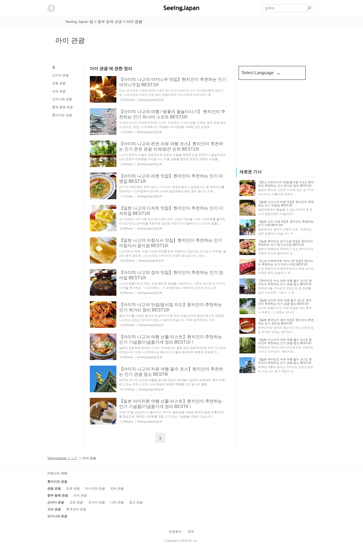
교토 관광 (76, 502)
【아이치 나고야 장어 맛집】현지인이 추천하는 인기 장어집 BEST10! (171, 275)
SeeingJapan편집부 (151, 99)
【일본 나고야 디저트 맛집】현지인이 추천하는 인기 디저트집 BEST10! (171, 211)
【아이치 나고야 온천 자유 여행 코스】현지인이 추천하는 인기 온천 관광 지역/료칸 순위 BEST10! (171, 146)
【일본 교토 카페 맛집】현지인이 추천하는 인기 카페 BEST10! (286, 223)
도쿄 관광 (73, 488)
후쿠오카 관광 (76, 509)
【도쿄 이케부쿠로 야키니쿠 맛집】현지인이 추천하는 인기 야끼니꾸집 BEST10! (285, 262)
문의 (191, 531)
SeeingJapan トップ (62, 458)
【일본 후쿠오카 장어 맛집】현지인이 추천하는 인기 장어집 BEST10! (286, 321)
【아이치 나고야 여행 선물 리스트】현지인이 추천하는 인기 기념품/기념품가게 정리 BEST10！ (170, 340)
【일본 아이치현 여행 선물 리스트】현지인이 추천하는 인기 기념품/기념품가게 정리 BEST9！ (170, 404)
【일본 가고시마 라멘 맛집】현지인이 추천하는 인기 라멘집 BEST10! (286, 203)
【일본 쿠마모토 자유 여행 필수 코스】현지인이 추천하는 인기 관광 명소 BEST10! (285, 361)
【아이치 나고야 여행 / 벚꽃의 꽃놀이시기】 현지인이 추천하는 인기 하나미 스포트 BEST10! (172, 114)
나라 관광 (117, 502)
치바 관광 (117, 488)
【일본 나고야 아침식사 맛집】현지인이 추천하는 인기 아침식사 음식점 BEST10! (170, 243)
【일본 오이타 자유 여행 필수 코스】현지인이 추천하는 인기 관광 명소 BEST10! (285, 302)
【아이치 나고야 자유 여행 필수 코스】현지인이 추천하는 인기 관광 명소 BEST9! (171, 372)
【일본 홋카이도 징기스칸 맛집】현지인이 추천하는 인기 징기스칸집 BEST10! (285, 243)
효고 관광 (136, 502)
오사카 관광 (96, 502)
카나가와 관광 (95, 488)
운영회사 (175, 531)
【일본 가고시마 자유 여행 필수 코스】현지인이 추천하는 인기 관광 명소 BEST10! (285, 341)
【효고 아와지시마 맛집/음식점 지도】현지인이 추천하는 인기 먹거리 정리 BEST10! (286, 184)
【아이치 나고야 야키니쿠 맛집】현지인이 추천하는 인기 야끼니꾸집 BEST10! (172, 82)
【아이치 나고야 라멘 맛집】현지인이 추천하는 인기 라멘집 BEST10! (171, 179)
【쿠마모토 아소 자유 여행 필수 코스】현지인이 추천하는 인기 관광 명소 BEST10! (285, 282)
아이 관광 (80, 495)
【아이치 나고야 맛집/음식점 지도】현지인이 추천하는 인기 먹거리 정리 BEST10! (170, 307)
